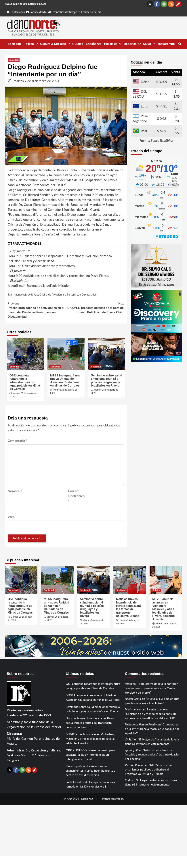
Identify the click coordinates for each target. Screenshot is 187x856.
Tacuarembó (166, 43)
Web (11, 517)
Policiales (110, 43)
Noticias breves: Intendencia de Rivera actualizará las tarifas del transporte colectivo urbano (128, 607)
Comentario (17, 441)
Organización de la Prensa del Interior (34, 727)
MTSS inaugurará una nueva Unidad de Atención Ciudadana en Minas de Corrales (65, 380)
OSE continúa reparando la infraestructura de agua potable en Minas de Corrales (25, 382)
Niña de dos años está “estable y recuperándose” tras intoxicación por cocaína (152, 754)
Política (29, 43)
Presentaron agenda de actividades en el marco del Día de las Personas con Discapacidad (36, 310)
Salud (147, 43)
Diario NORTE (89, 799)
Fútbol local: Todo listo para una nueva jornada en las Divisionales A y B (90, 784)
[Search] (180, 44)
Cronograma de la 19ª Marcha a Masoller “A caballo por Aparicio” (152, 729)
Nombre (15, 491)
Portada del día (38, 12)
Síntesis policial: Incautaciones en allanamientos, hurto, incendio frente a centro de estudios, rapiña (90, 771)
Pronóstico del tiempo (64, 12)
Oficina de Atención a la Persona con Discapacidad (68, 295)
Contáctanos (17, 12)
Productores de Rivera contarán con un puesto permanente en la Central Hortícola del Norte (151, 688)
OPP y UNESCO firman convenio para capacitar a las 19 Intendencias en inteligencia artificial (90, 755)
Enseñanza (93, 43)
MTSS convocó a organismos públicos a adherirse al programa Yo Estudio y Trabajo (148, 769)
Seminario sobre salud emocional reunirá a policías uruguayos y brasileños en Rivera (106, 380)
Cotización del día (91, 12)
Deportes (130, 43)
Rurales (77, 43)
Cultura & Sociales (53, 43)
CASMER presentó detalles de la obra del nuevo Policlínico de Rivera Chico (95, 308)
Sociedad (14, 43)
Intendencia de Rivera (26, 295)
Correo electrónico (76, 496)
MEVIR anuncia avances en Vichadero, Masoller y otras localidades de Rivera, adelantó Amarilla (163, 609)
